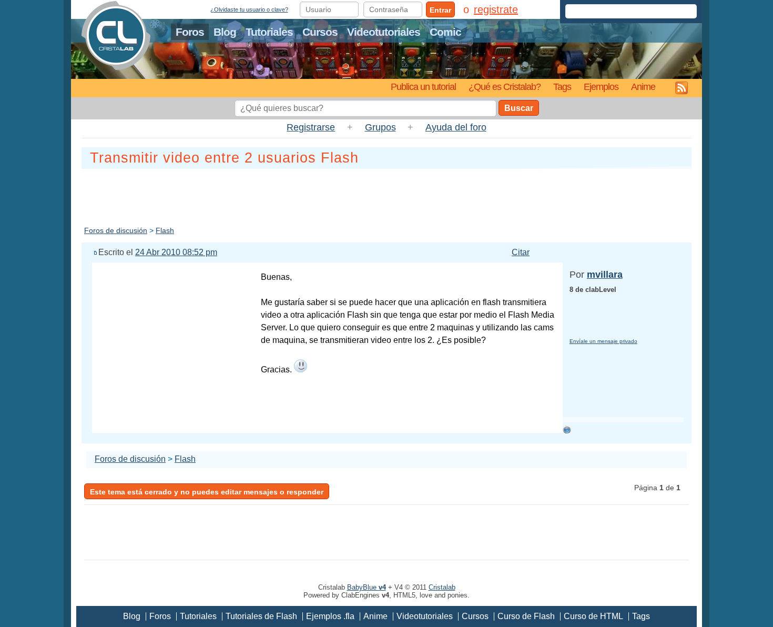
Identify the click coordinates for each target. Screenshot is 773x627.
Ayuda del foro (455, 127)
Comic (445, 32)
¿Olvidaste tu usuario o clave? (249, 9)
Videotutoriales (383, 32)
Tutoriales (269, 32)
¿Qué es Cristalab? (505, 86)
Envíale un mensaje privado (603, 341)
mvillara (605, 274)
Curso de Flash (526, 616)
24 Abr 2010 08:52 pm (176, 252)
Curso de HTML (593, 616)
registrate (496, 9)
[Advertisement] (386, 195)
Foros (190, 32)
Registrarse (311, 127)
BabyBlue (366, 587)
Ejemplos (601, 86)
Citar (521, 252)
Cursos (320, 32)
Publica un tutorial (423, 86)
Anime (643, 86)
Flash (165, 230)
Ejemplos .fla (330, 616)
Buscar (518, 108)
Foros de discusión (115, 230)
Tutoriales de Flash (261, 616)
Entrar (440, 10)
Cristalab (442, 587)
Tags (562, 86)
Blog (224, 32)
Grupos (380, 127)
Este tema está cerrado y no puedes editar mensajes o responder (206, 492)
